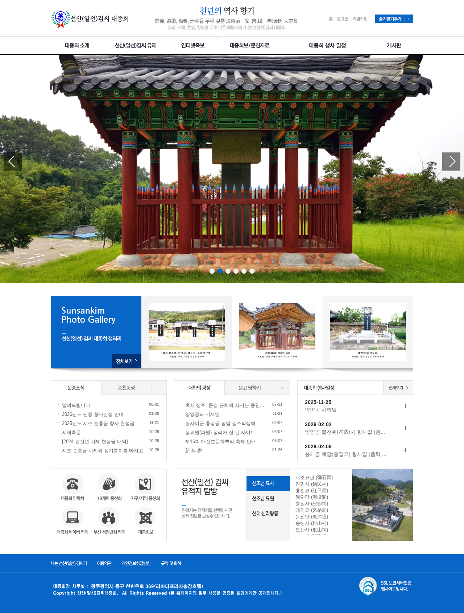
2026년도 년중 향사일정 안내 (93, 414)
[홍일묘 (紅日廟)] (320, 490)
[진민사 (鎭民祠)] (320, 484)
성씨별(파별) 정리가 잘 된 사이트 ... (223, 432)
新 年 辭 (193, 450)
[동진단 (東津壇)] (320, 517)
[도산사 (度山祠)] (320, 530)
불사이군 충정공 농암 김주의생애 (220, 423)
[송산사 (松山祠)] (320, 523)
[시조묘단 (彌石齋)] (320, 477)
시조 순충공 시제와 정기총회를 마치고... (105, 450)
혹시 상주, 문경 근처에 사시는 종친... (224, 405)
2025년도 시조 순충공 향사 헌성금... (100, 423)
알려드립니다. (77, 405)
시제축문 (71, 432)
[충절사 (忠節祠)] (320, 503)
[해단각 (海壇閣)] (320, 497)
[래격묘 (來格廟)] (320, 510)
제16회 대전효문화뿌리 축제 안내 (220, 441)
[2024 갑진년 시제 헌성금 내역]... (97, 441)
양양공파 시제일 (202, 414)
